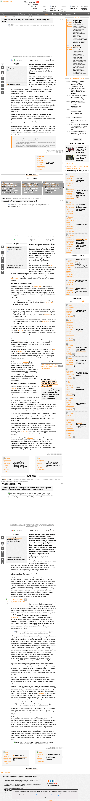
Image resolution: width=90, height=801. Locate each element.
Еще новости (77, 139)
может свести (25, 431)
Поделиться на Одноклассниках (2, 78)
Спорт (61, 14)
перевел (20, 330)
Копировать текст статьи (2, 92)
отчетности (49, 302)
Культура (68, 14)
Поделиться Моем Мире (2, 72)
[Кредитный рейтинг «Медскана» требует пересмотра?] (70, 374)
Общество (46, 14)
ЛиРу (54, 781)
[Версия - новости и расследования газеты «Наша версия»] (12, 4)
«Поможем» (14, 617)
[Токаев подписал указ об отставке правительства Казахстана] (41, 757)
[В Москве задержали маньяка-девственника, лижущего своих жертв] (70, 193)
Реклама (35, 4)
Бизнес (54, 14)
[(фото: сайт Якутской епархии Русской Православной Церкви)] (16, 600)
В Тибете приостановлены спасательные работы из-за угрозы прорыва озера (16, 559)
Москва (76, 14)
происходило (38, 286)
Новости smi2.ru (5, 772)
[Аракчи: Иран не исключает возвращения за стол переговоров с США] (7, 757)
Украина (22, 14)
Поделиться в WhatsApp (2, 82)
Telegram (50, 781)
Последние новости (77, 78)
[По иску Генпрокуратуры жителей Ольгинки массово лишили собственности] (70, 310)
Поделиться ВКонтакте (2, 67)
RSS (48, 781)
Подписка (28, 4)
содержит (14, 388)
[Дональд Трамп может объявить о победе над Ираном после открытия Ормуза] (7, 464)
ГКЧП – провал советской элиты (64, 12)
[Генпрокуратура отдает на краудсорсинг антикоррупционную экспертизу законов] (70, 180)
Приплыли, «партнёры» (85, 8)
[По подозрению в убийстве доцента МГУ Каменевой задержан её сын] (41, 464)
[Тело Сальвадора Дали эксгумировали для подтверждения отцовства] (70, 207)
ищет (54, 349)
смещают (26, 362)
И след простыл (45, 10)
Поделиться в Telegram (2, 89)
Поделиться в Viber (2, 85)
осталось (52, 417)
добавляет (30, 438)
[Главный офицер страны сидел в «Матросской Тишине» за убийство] (70, 404)
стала (19, 341)
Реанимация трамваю (14, 84)
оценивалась (15, 278)
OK (45, 797)
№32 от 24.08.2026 (30, 2)
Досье (77, 17)
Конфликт (38, 14)
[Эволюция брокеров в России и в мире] (70, 291)
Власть (30, 14)
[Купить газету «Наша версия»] (25, 2)
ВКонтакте (52, 781)
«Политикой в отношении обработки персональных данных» (53, 795)
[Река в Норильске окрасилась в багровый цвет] (70, 362)
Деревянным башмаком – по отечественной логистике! (15, 266)
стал (50, 265)
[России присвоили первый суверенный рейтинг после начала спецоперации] (51, 371)
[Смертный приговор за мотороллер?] (70, 282)
